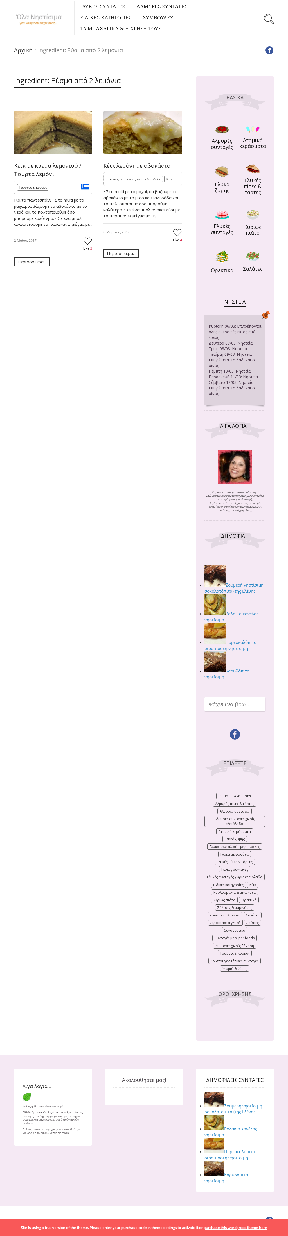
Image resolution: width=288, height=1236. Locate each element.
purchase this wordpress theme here (235, 1227)
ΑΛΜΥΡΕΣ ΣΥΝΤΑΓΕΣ (161, 6)
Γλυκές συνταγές (222, 229)
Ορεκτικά (222, 270)
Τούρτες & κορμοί (33, 187)
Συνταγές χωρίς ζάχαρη (234, 945)
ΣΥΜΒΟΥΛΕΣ (158, 17)
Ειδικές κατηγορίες (228, 884)
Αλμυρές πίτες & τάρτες (234, 803)
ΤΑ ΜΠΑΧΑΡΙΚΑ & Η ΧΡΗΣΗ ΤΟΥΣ (120, 28)
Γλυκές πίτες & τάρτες (253, 186)
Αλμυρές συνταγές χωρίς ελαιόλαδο (235, 821)
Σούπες (252, 922)
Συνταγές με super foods (235, 938)
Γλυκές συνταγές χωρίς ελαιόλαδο (134, 179)
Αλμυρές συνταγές (222, 143)
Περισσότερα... (31, 261)
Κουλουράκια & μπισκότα (234, 892)
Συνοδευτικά (234, 930)
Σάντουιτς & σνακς (225, 915)
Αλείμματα (242, 796)
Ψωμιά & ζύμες (234, 968)
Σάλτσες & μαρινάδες (234, 907)
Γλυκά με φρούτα (234, 854)
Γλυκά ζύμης (222, 187)
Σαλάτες (253, 268)
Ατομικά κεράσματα (252, 143)
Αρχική (23, 50)
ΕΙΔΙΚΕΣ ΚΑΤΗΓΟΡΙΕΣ (105, 17)
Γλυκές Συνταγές (102, 6)
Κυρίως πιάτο (253, 230)
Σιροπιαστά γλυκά (225, 922)
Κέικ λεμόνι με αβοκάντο (137, 165)
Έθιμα (223, 796)
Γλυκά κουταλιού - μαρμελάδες (235, 846)
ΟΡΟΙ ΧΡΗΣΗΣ (234, 994)
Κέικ (169, 179)
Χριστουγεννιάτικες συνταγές (234, 961)
